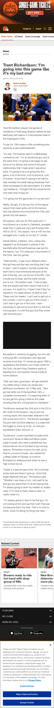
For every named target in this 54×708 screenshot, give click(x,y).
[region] (27, 674)
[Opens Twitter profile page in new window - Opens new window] (15, 89)
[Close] (50, 645)
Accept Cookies (27, 702)
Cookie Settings (27, 686)
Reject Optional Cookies (27, 694)
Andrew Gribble (19, 83)
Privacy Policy (34, 680)
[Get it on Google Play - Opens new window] (36, 634)
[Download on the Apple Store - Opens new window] (16, 633)
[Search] (45, 29)
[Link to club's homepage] (5, 27)
